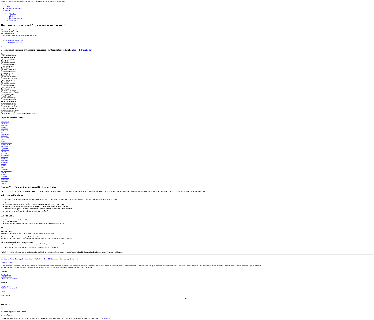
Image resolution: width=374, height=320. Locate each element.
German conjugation (33, 267)
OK (2, 318)
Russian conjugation (74, 267)
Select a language (64, 259)
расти (2, 132)
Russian (29, 35)
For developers (5, 295)
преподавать (5, 137)
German (13, 35)
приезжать (4, 165)
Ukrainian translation (216, 265)
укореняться (5, 122)
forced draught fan (82, 50)
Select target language (7, 31)
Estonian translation (242, 265)
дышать (3, 139)
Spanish (35, 35)
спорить (3, 127)
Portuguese (23, 35)
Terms (12, 259)
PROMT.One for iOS (7, 286)
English (3, 35)
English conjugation (20, 267)
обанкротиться (6, 146)
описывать (4, 130)
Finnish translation (229, 265)
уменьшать (4, 148)
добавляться (5, 150)
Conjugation (13, 8)
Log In (3, 315)
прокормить (5, 158)
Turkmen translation (192, 265)
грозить (3, 183)
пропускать (4, 162)
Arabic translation (93, 265)
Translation (8, 5)
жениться (4, 176)
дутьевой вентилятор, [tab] (14, 41)
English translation (6, 265)
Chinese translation (130, 265)
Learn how (106, 318)
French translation (43, 265)
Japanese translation (255, 265)
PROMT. (49, 1)
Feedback (13, 14)
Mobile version (53, 259)
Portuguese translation (155, 265)
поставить (4, 160)
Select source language (8, 30)
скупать (3, 151)
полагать (4, 153)
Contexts (7, 6)
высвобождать (5, 172)
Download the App (16, 18)
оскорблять (4, 181)
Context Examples (6, 277)
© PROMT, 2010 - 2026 (8, 262)
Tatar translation (168, 265)
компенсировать (6, 143)
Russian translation (19, 265)
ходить (3, 167)
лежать (3, 141)
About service (5, 259)
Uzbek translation (204, 265)
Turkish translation (179, 265)
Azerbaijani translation (80, 265)
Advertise (13, 20)
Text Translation (6, 275)
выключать (4, 129)
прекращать (5, 155)
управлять (4, 169)
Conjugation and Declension (9, 278)
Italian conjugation (46, 267)
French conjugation (87, 267)
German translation (31, 265)
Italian (18, 35)
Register (9, 315)
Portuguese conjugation (60, 267)
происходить (5, 125)
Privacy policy (19, 259)
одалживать (5, 134)
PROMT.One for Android (9, 288)
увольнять (4, 136)
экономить (4, 157)
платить (3, 164)
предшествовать (6, 171)
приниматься (5, 179)
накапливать (5, 178)
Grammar (8, 10)
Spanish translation (55, 265)
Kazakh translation (117, 265)
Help (11, 16)
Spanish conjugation (7, 267)
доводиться (4, 123)
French (8, 35)
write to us (33, 113)
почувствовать (6, 144)
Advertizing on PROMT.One (34, 259)
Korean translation (142, 265)
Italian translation (67, 265)
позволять (4, 174)
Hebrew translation (105, 265)
